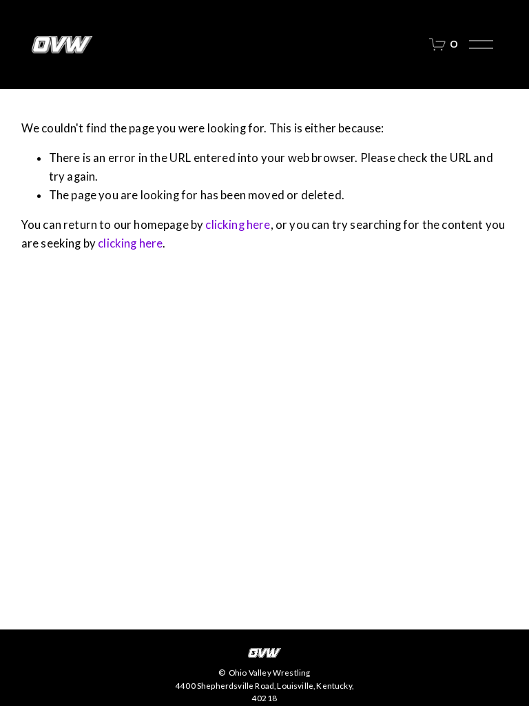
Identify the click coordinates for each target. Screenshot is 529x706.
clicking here (237, 225)
